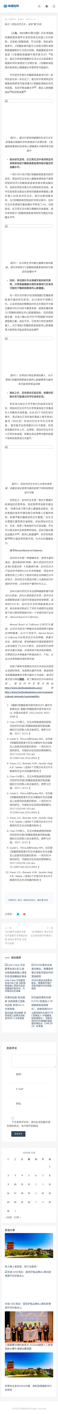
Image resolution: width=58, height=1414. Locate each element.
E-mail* (20, 1089)
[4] (25, 91)
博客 (21, 679)
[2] (35, 87)
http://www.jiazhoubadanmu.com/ (24, 688)
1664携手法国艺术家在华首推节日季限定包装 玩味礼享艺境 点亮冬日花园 (16, 937)
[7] (30, 438)
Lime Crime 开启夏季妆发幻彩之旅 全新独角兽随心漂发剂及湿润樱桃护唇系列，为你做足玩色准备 (15, 985)
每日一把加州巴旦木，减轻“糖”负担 (33, 900)
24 (15, 1202)
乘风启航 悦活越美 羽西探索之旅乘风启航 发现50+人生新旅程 (15, 1015)
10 (15, 1184)
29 (50, 1202)
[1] (50, 54)
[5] (13, 217)
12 (29, 1184)
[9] (37, 534)
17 (15, 1193)
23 (8, 1202)
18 (22, 1193)
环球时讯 (12, 900)
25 (22, 1202)
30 (8, 1211)
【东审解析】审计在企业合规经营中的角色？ (42, 934)
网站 (18, 1104)
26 (29, 1202)
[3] (11, 91)
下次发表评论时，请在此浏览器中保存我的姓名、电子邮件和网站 (28, 1124)
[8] (18, 534)
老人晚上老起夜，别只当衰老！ (22, 1267)
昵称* (19, 1074)
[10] (8, 538)
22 (50, 1193)
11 (22, 1184)
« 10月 (8, 1217)
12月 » (17, 1217)
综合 (22, 19)
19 (29, 1193)
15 (50, 1184)
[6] (37, 329)
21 (43, 1193)
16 (8, 1193)
